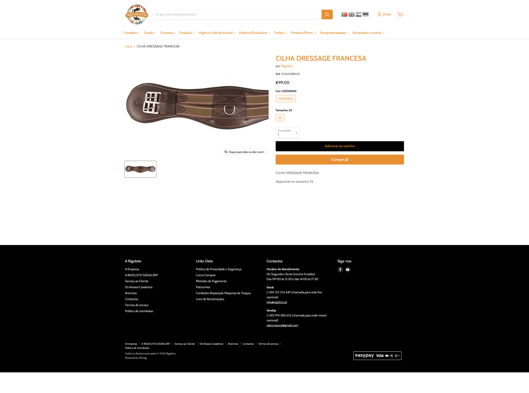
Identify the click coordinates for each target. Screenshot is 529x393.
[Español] (358, 14)
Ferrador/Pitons (302, 33)
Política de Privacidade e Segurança (218, 269)
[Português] (344, 14)
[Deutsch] (365, 14)
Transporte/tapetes (333, 33)
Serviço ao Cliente (136, 281)
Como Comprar (206, 275)
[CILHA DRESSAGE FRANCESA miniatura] (140, 169)
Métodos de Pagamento (211, 281)
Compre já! (339, 159)
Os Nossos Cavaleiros (139, 287)
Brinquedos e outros (367, 33)
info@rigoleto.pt (277, 302)
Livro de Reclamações (210, 299)
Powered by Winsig (136, 357)
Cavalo (149, 33)
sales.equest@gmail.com (282, 325)
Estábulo (186, 33)
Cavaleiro (131, 33)
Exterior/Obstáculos (253, 33)
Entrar (387, 14)
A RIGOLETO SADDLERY (141, 275)
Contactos (131, 299)
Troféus (279, 33)
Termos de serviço (136, 305)
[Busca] (327, 14)
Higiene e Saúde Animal (216, 33)
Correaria (167, 33)
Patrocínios (203, 287)
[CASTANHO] (286, 103)
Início (128, 46)
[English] (351, 14)
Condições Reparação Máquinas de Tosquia (223, 293)
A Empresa (132, 269)
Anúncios (131, 293)
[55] (280, 122)
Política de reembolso (139, 311)
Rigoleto (287, 66)
